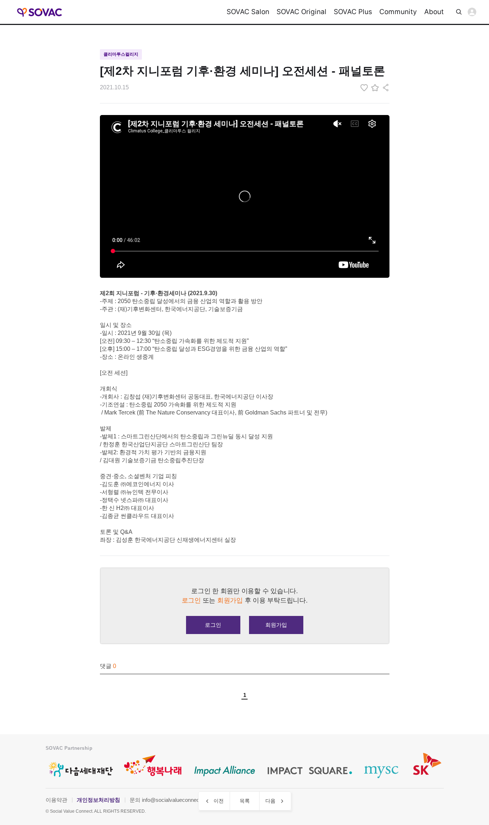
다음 (270, 801)
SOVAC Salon (248, 12)
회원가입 (276, 625)
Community (398, 12)
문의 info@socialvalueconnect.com (171, 800)
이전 (219, 801)
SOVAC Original (301, 12)
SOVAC (40, 12)
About (434, 12)
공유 (385, 87)
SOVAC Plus (353, 12)
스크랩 (375, 87)
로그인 (472, 12)
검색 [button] (459, 12)
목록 (245, 801)
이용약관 (56, 800)
